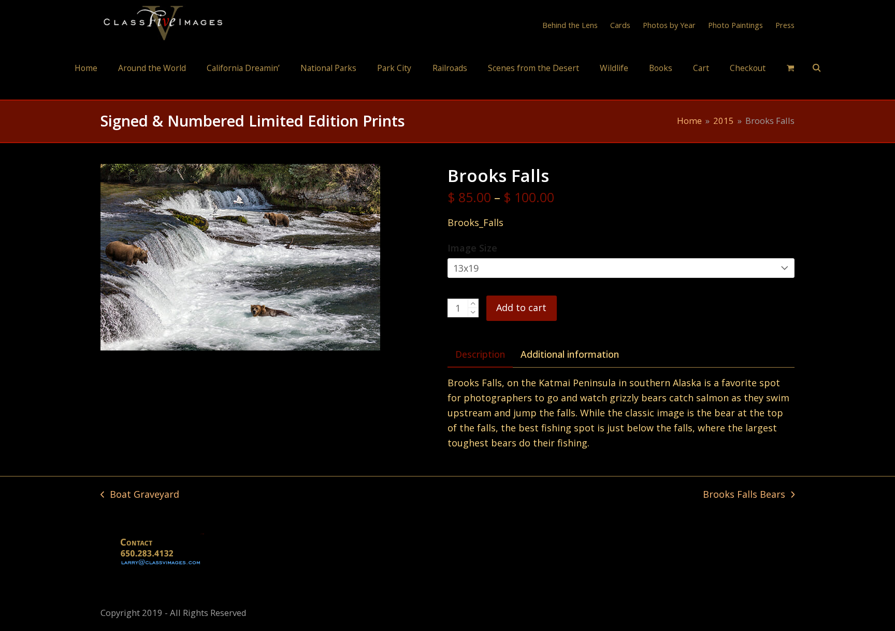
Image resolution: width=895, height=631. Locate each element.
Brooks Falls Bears (744, 495)
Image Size (472, 248)
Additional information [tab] (570, 354)
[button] (790, 67)
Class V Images (447, 90)
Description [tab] (480, 354)
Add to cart (521, 307)
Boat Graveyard (139, 495)
